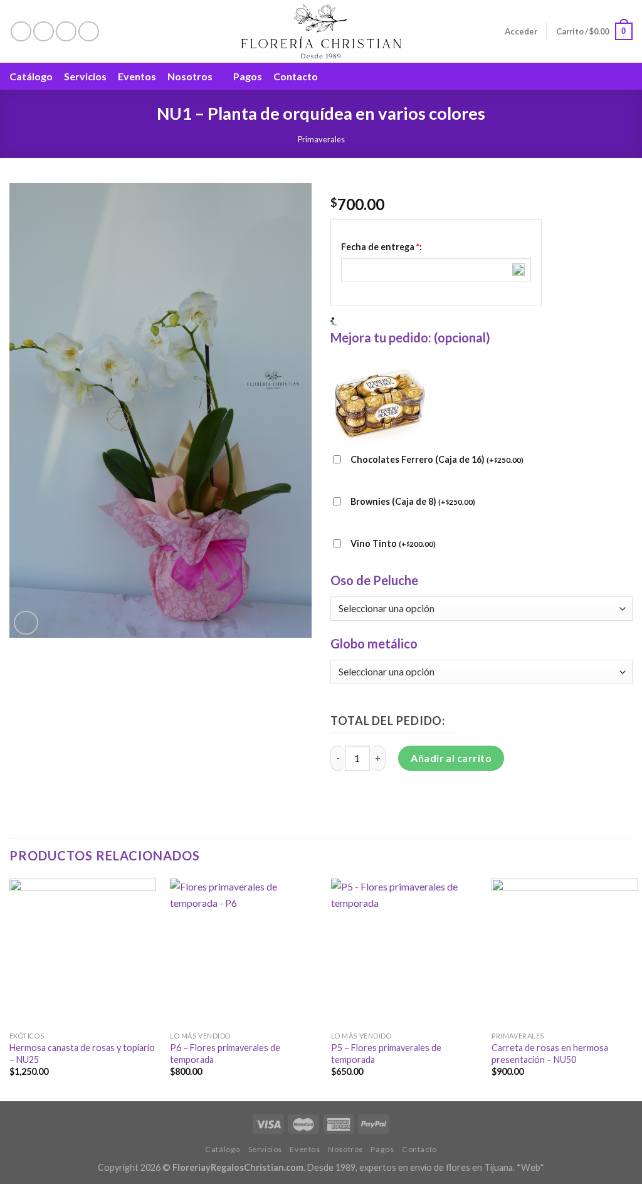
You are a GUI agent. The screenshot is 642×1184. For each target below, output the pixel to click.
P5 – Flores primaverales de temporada (386, 1053)
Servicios (85, 76)
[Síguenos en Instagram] (43, 31)
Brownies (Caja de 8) (412, 501)
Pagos (247, 76)
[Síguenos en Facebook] (21, 31)
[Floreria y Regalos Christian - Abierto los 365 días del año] (321, 31)
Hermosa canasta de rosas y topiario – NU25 (82, 1053)
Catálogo (31, 76)
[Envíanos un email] (66, 31)
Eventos (137, 76)
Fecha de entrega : (381, 246)
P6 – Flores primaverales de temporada (225, 1053)
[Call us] (88, 31)
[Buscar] (627, 76)
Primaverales (321, 139)
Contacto (295, 76)
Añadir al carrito (451, 758)
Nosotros (190, 76)
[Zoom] (26, 623)
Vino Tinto (393, 543)
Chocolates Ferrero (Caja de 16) (437, 459)
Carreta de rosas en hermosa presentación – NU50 (550, 1053)
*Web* (530, 1167)
